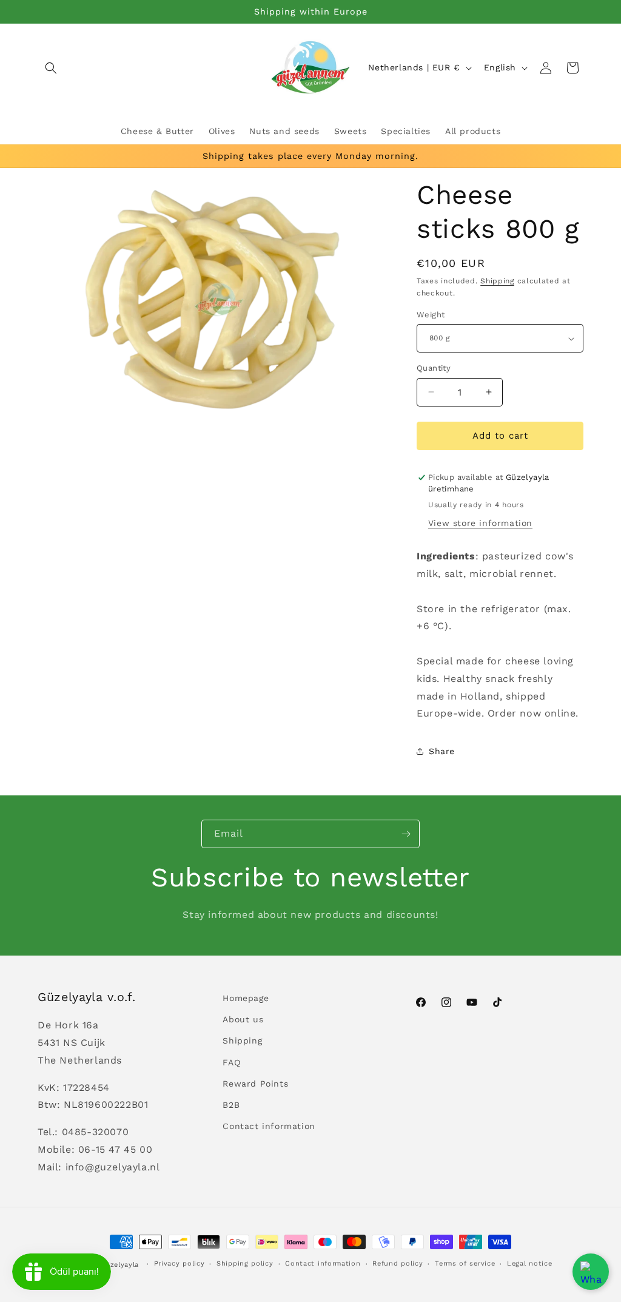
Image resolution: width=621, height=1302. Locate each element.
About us (243, 1019)
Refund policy (397, 1263)
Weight (431, 314)
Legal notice (529, 1263)
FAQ (231, 1062)
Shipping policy (245, 1263)
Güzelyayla (119, 1265)
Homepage (246, 998)
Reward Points (255, 1083)
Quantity (434, 368)
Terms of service (465, 1263)
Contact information (269, 1126)
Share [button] (442, 751)
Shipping (497, 281)
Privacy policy (179, 1263)
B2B (231, 1105)
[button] (51, 68)
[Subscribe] (405, 834)
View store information (480, 523)
